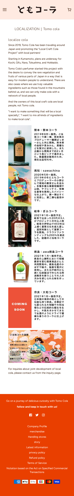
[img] (31, 415)
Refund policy (37, 457)
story (37, 442)
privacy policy (37, 452)
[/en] (37, 9)
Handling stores (37, 436)
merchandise (37, 431)
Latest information (37, 447)
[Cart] (69, 10)
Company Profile (37, 426)
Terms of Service (37, 463)
